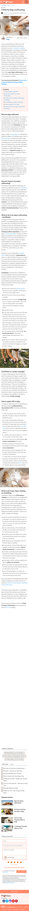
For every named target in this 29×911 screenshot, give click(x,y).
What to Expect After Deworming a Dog (13, 776)
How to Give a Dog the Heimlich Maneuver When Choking (14, 82)
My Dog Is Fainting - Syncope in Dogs (20, 810)
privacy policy (5, 872)
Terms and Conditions (6, 909)
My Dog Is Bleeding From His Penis (12, 774)
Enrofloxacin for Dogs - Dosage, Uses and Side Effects (15, 780)
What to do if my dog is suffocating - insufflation (14, 99)
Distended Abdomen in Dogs (10, 788)
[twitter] (7, 901)
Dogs (7, 39)
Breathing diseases (9, 753)
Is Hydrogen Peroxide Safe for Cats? (20, 827)
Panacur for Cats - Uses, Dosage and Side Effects (13, 792)
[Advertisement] (14, 678)
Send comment (21, 872)
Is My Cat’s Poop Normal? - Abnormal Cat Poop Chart (15, 784)
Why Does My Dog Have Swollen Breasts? (14, 768)
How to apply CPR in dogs (12, 104)
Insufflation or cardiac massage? (14, 102)
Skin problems (20, 753)
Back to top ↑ (14, 891)
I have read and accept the (8, 871)
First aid (12, 5)
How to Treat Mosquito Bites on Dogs (19, 820)
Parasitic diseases (10, 759)
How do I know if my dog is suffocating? (12, 95)
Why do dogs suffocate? (11, 92)
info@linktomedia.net (9, 882)
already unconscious (10, 234)
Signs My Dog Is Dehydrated (18, 802)
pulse (19, 463)
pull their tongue (20, 289)
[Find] (27, 2)
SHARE (23, 3)
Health (8, 5)
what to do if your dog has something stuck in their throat (14, 584)
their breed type (5, 138)
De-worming (20, 759)
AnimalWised (3, 5)
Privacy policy (15, 909)
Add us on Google (23, 38)
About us (20, 907)
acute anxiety (23, 188)
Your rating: (14, 865)
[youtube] (13, 901)
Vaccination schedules (18, 48)
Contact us (26, 907)
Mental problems (7, 756)
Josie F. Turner (7, 13)
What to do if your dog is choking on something (14, 108)
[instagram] (10, 901)
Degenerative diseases (19, 756)
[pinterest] (16, 901)
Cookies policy (23, 909)
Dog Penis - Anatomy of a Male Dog (12, 771)
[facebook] (3, 901)
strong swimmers (15, 134)
